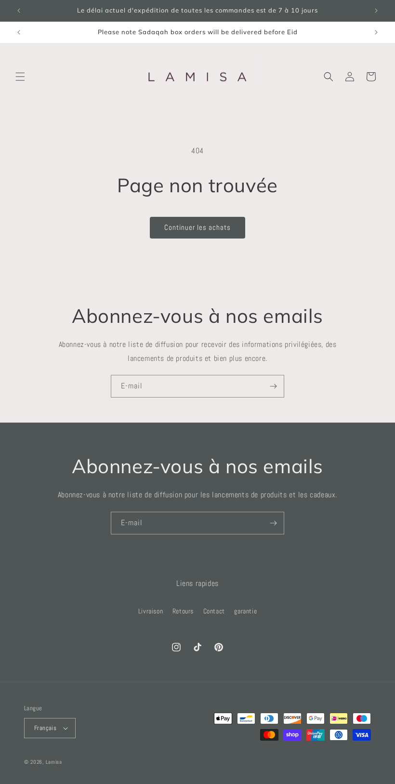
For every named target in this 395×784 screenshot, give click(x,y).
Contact (214, 611)
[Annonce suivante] (376, 10)
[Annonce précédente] (18, 10)
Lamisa (54, 761)
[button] (20, 76)
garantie (245, 611)
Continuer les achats (197, 227)
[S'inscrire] (273, 386)
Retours (183, 611)
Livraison (150, 611)
